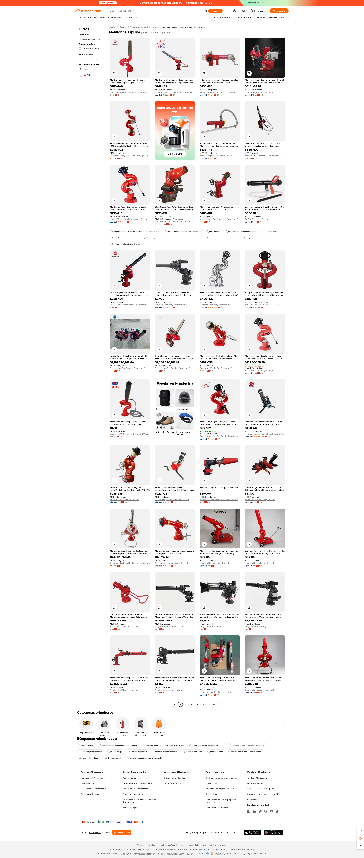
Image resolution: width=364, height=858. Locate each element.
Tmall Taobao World (168, 845)
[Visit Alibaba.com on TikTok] (277, 811)
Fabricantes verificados (174, 778)
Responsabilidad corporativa (93, 789)
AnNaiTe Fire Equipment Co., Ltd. (124, 499)
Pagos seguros (129, 778)
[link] (360, 831)
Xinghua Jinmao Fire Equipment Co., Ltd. (217, 692)
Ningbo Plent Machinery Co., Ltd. (169, 626)
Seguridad (124, 27)
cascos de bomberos (193, 752)
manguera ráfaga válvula (255, 238)
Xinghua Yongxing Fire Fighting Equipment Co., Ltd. (265, 434)
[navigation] (91, 366)
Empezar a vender (255, 783)
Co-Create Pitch (88, 783)
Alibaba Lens (95, 832)
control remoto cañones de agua (127, 244)
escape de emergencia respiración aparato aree (164, 746)
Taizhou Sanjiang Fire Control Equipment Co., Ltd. (220, 92)
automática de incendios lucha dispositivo (184, 232)
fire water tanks (216, 752)
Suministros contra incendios (146, 27)
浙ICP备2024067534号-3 (254, 854)
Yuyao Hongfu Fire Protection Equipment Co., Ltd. (220, 219)
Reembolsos (211, 794)
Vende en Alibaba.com (257, 778)
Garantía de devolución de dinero (137, 783)
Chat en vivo (211, 783)
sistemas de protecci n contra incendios (146, 758)
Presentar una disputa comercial (220, 789)
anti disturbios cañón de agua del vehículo (183, 238)
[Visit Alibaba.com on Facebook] (249, 811)
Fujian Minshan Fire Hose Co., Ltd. (125, 626)
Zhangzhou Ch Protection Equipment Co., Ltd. (265, 156)
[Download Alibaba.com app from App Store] (252, 832)
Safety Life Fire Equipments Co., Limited (172, 221)
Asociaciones (253, 799)
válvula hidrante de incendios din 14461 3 (208, 746)
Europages (223, 845)
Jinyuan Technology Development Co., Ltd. (129, 219)
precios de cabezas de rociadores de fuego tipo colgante (136, 232)
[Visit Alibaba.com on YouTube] (271, 811)
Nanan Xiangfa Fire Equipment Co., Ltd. (262, 305)
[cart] (244, 11)
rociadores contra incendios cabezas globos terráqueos (136, 238)
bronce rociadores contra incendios (223, 238)
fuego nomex (273, 232)
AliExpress (141, 845)
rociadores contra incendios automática (249, 746)
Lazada (182, 845)
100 (214, 704)
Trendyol (212, 845)
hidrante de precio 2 (139, 752)
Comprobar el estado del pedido (261, 789)
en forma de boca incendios (166, 752)
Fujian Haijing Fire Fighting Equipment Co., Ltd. (130, 368)
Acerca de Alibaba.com (92, 772)
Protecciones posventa (133, 794)
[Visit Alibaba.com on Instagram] (266, 811)
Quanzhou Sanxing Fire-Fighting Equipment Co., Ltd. (175, 92)
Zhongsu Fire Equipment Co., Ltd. (214, 563)
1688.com (152, 845)
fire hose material (115, 758)
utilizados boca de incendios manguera (244, 232)
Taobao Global (194, 845)
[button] (205, 11)
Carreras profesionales (91, 794)
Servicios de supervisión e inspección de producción (139, 800)
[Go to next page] (220, 704)
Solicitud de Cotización (174, 783)
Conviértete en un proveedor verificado (264, 794)
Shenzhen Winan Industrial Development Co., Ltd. (130, 92)
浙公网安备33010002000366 (228, 854)
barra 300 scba (88, 746)
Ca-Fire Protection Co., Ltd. (257, 219)
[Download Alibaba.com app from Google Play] (273, 832)
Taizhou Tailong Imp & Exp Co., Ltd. (260, 499)
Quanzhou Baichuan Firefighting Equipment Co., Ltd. (130, 563)
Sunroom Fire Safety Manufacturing (171, 305)
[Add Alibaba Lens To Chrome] (121, 832)
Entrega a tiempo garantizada (135, 789)
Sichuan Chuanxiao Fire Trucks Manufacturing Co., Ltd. (220, 499)
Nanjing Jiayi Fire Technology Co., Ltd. (171, 563)
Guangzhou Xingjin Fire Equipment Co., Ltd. (219, 368)
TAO (204, 845)
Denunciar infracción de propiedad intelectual (221, 800)
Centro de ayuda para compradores (221, 778)
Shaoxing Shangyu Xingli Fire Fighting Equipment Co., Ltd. (130, 156)
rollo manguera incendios (92, 752)
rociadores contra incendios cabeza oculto (119, 746)
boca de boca (214, 232)
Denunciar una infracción (217, 807)
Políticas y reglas (130, 807)
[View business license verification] (207, 853)
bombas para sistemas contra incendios (247, 752)
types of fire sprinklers (91, 758)
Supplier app (200, 832)
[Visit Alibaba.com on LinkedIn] (254, 811)
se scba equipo (116, 752)
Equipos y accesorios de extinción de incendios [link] (184, 27)
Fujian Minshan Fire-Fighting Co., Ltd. (261, 92)
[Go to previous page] (174, 704)
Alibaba (112, 27)
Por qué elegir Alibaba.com (93, 778)
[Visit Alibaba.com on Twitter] (260, 811)
